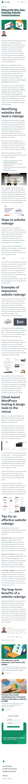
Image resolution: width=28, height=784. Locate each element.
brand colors (20, 328)
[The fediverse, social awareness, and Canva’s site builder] (14, 651)
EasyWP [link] (6, 2)
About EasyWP (7, 766)
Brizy (8, 94)
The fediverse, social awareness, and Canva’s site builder (13, 662)
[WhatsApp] (11, 778)
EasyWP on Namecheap (10, 769)
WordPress (4, 7)
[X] (3, 778)
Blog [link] (22, 2)
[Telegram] (8, 778)
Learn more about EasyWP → (10, 739)
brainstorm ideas (6, 542)
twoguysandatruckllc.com (10, 162)
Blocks (3, 420)
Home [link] (17, 2)
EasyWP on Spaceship (9, 771)
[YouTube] (6, 778)
